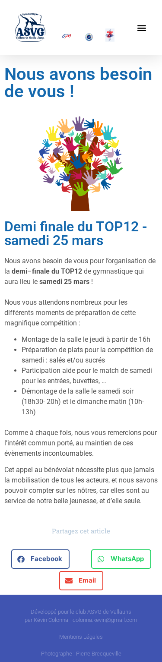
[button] (142, 27)
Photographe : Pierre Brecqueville (81, 653)
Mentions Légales (81, 637)
